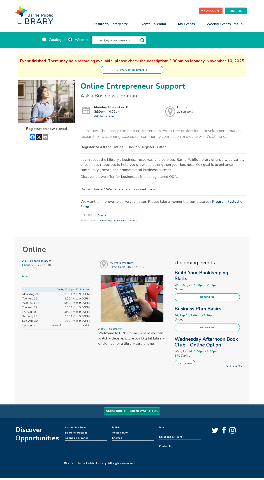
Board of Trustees (76, 432)
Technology (105, 220)
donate (236, 11)
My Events (186, 24)
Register (207, 297)
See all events (233, 366)
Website (82, 39)
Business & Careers (125, 220)
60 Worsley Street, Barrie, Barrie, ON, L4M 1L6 (127, 265)
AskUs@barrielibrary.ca (36, 261)
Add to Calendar (104, 116)
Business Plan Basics (198, 309)
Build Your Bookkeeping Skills (201, 276)
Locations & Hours (170, 437)
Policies (117, 427)
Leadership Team (75, 427)
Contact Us (165, 446)
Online (182, 107)
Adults (102, 215)
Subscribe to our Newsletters (132, 411)
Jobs (162, 427)
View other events (132, 70)
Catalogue (57, 39)
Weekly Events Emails (225, 24)
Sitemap (117, 438)
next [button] (85, 325)
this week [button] (56, 325)
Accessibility (120, 432)
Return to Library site (110, 24)
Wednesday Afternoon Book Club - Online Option (206, 342)
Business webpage (139, 189)
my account (211, 11)
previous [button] (29, 325)
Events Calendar (153, 24)
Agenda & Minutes (76, 438)
